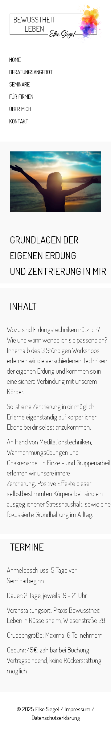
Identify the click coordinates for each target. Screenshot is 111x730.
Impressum (77, 709)
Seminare (19, 84)
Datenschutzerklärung (55, 717)
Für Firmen (21, 96)
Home (15, 59)
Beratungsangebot (31, 72)
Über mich (20, 109)
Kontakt (18, 121)
